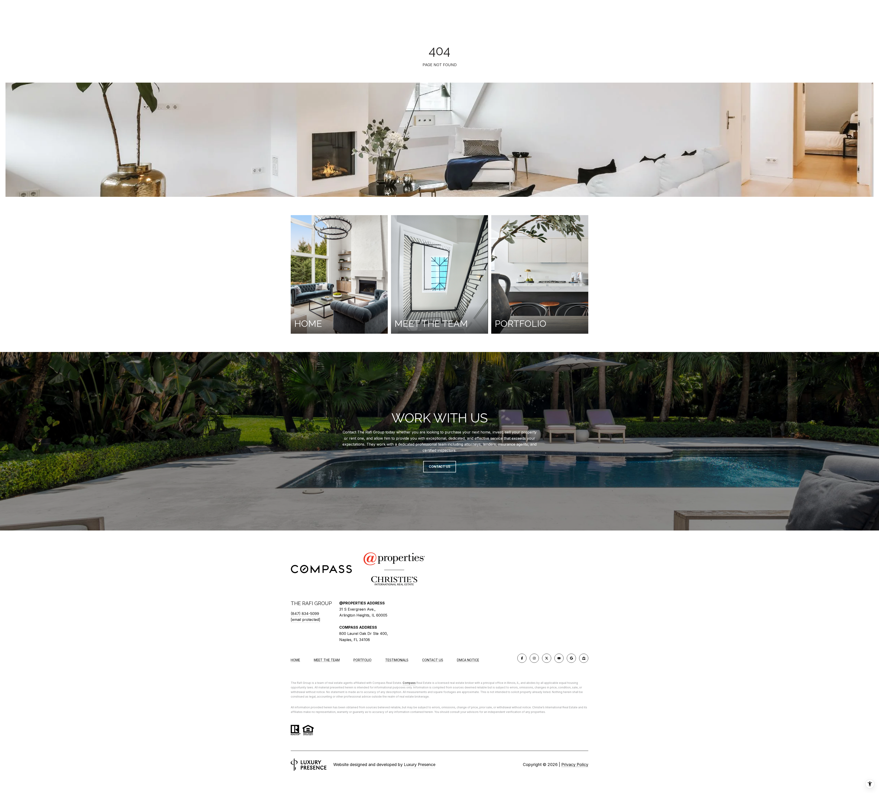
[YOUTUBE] (559, 658)
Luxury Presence (419, 764)
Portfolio (362, 660)
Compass (409, 683)
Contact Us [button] (439, 466)
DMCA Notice (468, 660)
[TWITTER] (546, 658)
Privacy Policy (574, 764)
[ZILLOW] (583, 658)
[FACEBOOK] (521, 658)
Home (295, 660)
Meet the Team (327, 660)
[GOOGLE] (571, 658)
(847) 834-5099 (305, 613)
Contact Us (432, 660)
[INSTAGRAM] (534, 658)
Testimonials (396, 660)
